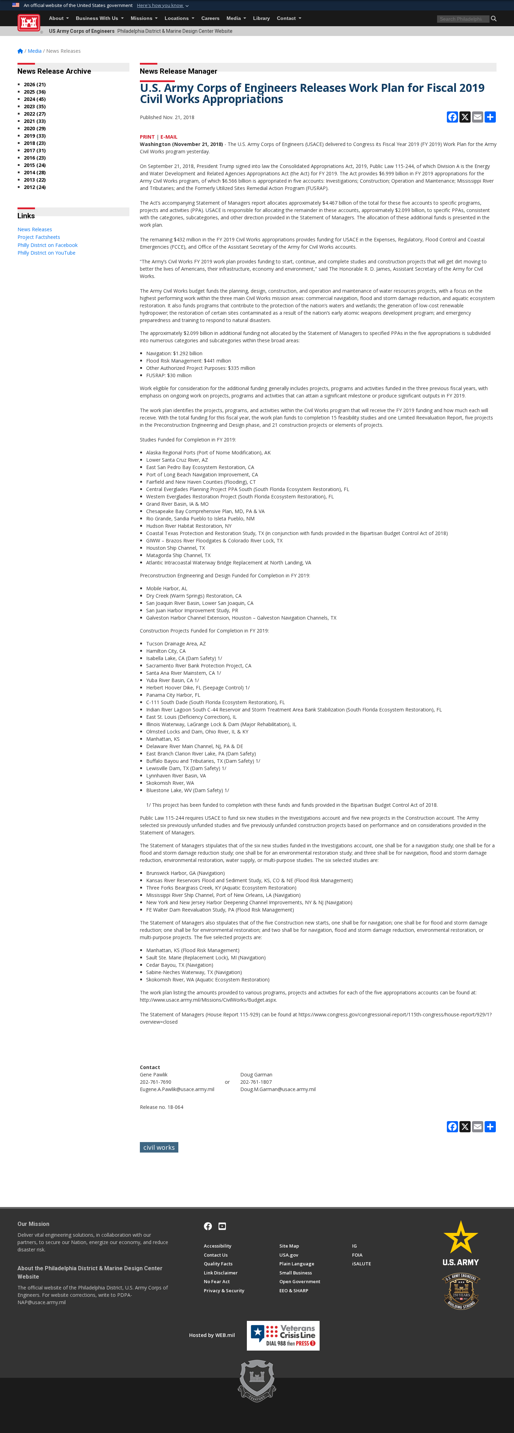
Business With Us (98, 18)
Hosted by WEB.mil (212, 1335)
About (57, 18)
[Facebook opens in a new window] (208, 1226)
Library (261, 18)
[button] (163, 5)
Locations (177, 18)
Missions (142, 18)
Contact (287, 18)
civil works (159, 1147)
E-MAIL (169, 136)
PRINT (147, 136)
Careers (210, 18)
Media (234, 18)
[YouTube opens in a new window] (222, 1226)
